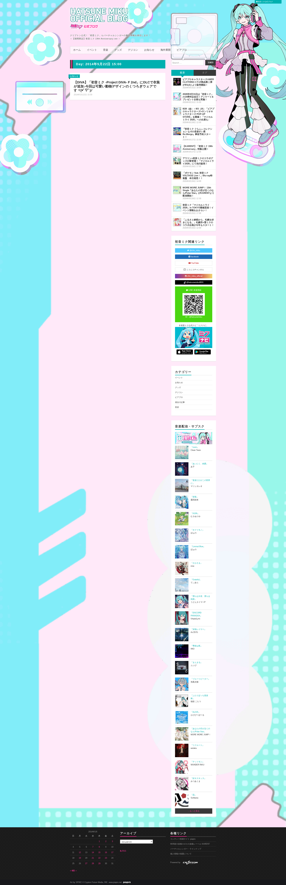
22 (99, 858)
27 (86, 863)
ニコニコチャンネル (195, 270)
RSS (124, 851)
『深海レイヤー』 (198, 629)
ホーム (77, 50)
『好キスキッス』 (198, 778)
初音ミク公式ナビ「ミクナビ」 (194, 325)
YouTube (195, 263)
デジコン (133, 50)
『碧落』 (194, 497)
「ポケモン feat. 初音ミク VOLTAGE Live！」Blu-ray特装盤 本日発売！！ (197, 175)
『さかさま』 (196, 563)
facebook (194, 257)
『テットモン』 (197, 762)
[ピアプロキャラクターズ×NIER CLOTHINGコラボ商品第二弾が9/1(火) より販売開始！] (177, 81)
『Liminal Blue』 (198, 546)
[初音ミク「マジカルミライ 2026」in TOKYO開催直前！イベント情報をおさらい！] (177, 207)
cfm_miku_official (194, 276)
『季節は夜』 (196, 646)
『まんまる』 (196, 662)
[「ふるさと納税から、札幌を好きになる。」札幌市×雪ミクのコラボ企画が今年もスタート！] (177, 222)
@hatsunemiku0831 (194, 282)
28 (93, 863)
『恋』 (193, 795)
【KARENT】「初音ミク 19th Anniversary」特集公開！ (198, 147)
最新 (182, 73)
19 (80, 858)
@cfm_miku (194, 250)
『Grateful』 (196, 580)
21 (93, 858)
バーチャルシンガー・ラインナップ (185, 849)
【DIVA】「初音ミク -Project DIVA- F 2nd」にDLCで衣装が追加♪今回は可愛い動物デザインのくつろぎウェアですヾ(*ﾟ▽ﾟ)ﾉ (117, 86)
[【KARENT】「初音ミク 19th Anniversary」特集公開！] (177, 148)
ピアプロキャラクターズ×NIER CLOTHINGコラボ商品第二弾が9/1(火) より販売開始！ (198, 82)
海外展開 (165, 50)
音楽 (105, 50)
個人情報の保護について (181, 854)
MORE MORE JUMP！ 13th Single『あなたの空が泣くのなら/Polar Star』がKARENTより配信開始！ (198, 191)
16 (106, 852)
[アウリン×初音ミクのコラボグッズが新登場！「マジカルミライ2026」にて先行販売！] (177, 160)
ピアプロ (182, 50)
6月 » (74, 871)
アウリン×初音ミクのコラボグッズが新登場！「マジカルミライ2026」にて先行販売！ (198, 161)
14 (93, 852)
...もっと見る (193, 811)
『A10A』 (195, 513)
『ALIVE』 (195, 712)
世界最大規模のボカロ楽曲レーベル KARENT (190, 844)
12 (80, 852)
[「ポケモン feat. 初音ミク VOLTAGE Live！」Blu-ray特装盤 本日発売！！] (177, 175)
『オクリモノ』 (197, 530)
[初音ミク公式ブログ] (99, 18)
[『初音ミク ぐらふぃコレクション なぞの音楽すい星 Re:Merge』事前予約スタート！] (177, 131)
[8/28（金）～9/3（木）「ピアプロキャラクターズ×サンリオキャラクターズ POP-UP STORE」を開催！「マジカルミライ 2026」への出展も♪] (177, 111)
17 (112, 852)
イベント (92, 50)
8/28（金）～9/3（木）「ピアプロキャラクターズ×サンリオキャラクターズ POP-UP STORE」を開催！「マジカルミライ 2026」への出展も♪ (198, 114)
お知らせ (149, 50)
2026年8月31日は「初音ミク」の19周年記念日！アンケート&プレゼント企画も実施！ (198, 97)
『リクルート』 (197, 745)
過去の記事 (180, 402)
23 (106, 858)
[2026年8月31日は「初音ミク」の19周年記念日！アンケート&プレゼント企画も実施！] (177, 96)
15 (99, 852)
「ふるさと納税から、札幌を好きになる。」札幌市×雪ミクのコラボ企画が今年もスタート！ (198, 222)
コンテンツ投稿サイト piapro (182, 839)
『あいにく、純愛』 (199, 464)
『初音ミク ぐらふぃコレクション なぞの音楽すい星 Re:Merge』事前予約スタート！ (197, 133)
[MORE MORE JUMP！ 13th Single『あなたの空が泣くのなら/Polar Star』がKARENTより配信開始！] (177, 190)
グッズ (118, 50)
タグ (204, 73)
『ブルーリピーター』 (200, 679)
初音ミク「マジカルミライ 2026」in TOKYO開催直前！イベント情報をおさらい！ (198, 208)
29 (99, 863)
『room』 (195, 447)
